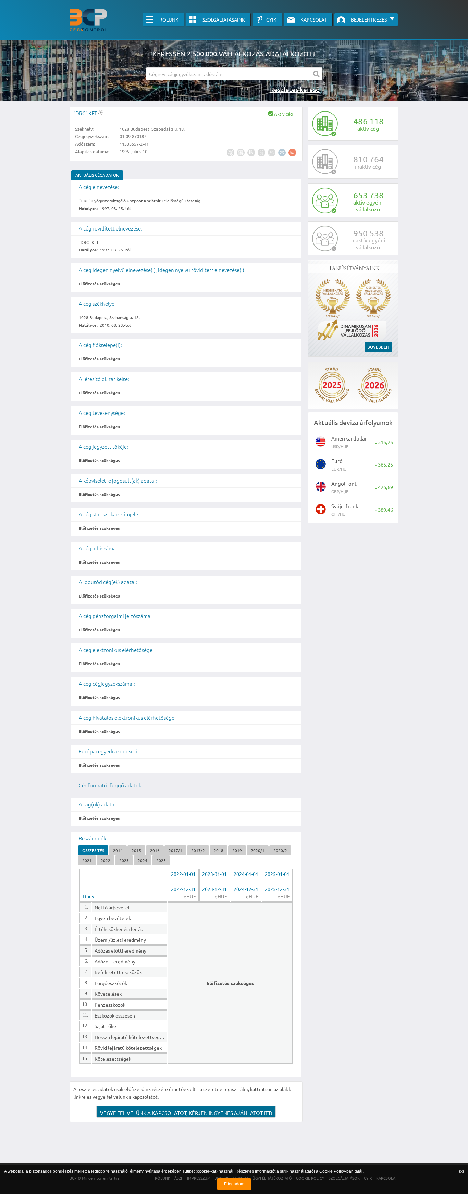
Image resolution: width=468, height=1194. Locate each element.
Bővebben (378, 347)
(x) (461, 1171)
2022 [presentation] (105, 860)
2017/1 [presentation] (175, 850)
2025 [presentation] (161, 860)
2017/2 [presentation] (198, 850)
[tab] (97, 175)
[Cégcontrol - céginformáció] (88, 20)
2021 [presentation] (87, 860)
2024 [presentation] (142, 860)
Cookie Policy (332, 1171)
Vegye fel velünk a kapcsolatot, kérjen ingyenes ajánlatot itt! (186, 1113)
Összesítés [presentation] (93, 850)
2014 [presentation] (118, 850)
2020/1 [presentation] (257, 850)
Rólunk (168, 19)
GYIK (271, 19)
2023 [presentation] (124, 860)
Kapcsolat (313, 19)
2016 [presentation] (155, 850)
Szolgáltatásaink (223, 19)
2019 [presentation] (237, 850)
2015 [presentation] (136, 850)
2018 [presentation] (218, 850)
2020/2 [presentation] (280, 850)
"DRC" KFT (85, 113)
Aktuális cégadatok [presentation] (97, 175)
